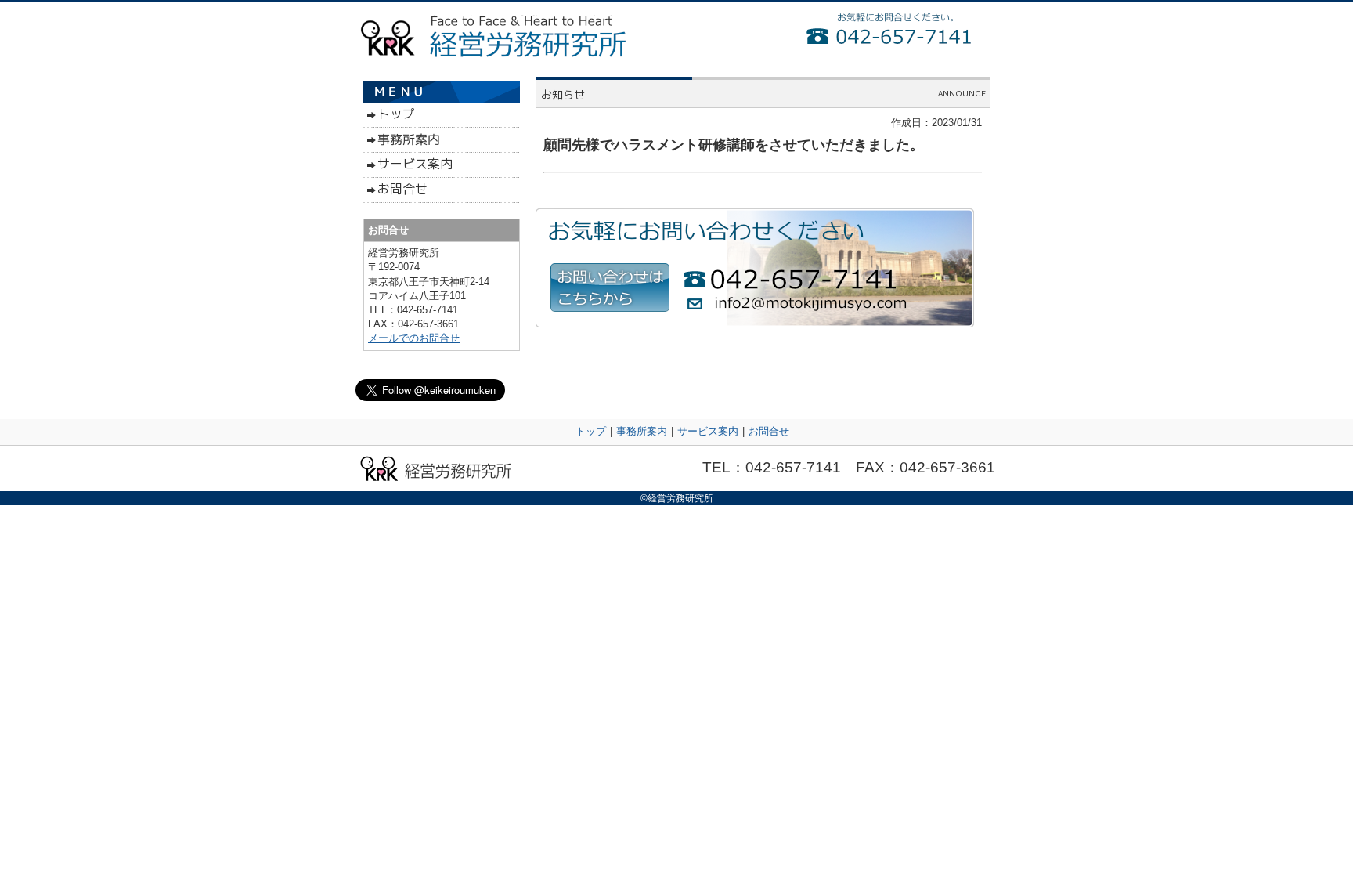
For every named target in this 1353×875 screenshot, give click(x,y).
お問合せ (769, 431)
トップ (590, 431)
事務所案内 (641, 431)
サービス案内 (707, 431)
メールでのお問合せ (414, 338)
